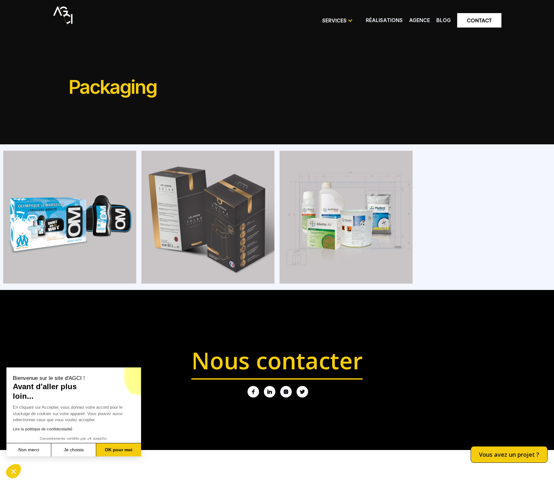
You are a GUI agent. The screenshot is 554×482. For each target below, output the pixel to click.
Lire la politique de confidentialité (42, 429)
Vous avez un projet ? (509, 454)
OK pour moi (118, 449)
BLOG (443, 20)
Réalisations (384, 20)
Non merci (28, 449)
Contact (479, 20)
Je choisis (74, 449)
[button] (337, 20)
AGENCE (419, 20)
